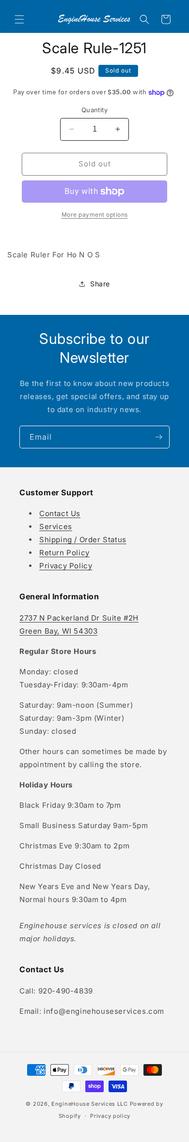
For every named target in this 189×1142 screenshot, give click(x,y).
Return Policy (64, 552)
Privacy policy (110, 1115)
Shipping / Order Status (82, 539)
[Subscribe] (158, 437)
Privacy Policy (65, 565)
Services (55, 526)
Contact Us (59, 513)
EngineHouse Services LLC (89, 1103)
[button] (19, 19)
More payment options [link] (95, 214)
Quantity (94, 110)
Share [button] (100, 284)
